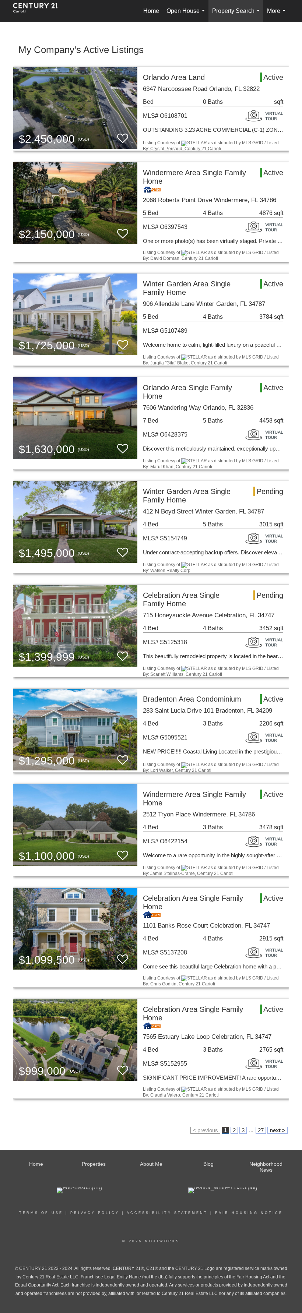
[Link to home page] (39, 11)
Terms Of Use (41, 1213)
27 (261, 1130)
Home (151, 11)
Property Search (237, 15)
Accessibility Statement (167, 1213)
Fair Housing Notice (249, 1213)
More (277, 15)
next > (277, 1130)
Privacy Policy (94, 1213)
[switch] (122, 138)
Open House (187, 15)
